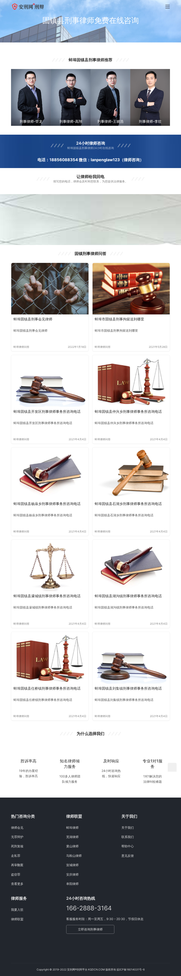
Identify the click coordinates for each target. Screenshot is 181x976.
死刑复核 (17, 846)
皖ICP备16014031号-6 (131, 969)
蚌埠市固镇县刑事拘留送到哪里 (119, 319)
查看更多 (17, 884)
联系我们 (127, 837)
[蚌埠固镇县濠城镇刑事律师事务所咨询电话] (50, 565)
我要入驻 (17, 909)
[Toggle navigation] (167, 7)
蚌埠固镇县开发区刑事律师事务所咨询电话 (47, 411)
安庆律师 (72, 874)
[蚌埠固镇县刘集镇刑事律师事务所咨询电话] (131, 657)
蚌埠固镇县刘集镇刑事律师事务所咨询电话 (128, 688)
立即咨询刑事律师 (90, 929)
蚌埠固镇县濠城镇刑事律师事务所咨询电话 (47, 596)
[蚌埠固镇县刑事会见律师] (50, 288)
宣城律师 (72, 865)
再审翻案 (17, 865)
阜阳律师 (72, 884)
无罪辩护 (17, 837)
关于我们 (127, 827)
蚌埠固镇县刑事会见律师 (32, 319)
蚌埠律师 (72, 827)
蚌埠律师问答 (21, 346)
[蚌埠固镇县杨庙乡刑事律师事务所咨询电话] (50, 473)
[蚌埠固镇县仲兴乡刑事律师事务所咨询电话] (131, 381)
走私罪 (15, 855)
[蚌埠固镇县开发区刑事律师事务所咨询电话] (50, 381)
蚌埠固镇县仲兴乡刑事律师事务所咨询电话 (128, 411)
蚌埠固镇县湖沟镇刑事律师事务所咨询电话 (128, 596)
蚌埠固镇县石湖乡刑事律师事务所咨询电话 (128, 503)
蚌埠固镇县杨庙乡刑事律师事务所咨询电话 (47, 503)
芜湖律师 (72, 837)
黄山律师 (72, 846)
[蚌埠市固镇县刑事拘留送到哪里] (131, 288)
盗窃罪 (15, 874)
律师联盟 (17, 919)
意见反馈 (127, 855)
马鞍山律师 (74, 855)
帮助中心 (127, 846)
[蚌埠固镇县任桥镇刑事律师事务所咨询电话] (50, 657)
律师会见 (17, 827)
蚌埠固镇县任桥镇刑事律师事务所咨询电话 (47, 688)
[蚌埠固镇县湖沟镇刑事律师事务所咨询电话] (131, 565)
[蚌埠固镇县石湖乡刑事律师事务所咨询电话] (131, 473)
